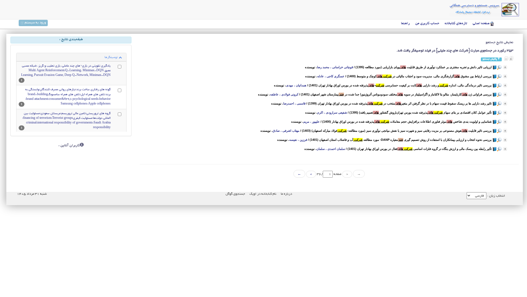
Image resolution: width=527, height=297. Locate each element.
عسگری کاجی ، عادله (330, 76)
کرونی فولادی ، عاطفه (284, 94)
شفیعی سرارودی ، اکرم (332, 112)
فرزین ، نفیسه (298, 139)
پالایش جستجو (490, 59)
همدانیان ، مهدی (296, 85)
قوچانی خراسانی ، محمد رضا (335, 67)
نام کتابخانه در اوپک (263, 194)
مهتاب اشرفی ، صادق (286, 130)
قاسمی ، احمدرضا (294, 103)
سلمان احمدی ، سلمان (330, 148)
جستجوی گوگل (235, 194)
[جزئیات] (505, 67)
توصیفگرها (111, 57)
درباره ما (286, 194)
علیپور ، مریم (311, 121)
